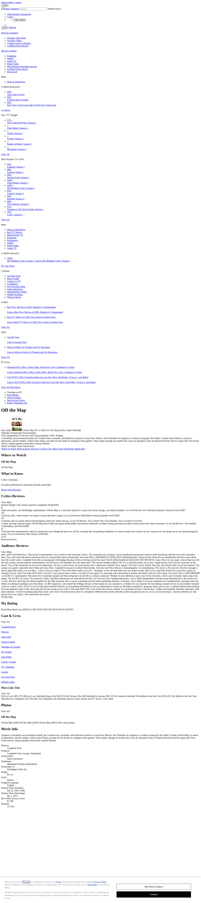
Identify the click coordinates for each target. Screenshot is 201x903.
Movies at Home (9, 51)
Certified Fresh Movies (17, 46)
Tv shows (5, 110)
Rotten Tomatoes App (17, 403)
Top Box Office (14, 40)
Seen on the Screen (16, 400)
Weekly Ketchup (15, 294)
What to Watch (16, 82)
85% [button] (32, 435)
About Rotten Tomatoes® (19, 14)
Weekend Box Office (17, 292)
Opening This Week (16, 38)
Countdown (12, 284)
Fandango (11, 56)
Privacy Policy (100, 882)
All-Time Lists (13, 276)
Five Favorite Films (16, 286)
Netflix (10, 58)
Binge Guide (13, 278)
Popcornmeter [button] (41, 435)
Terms (59, 882)
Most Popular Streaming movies (22, 66)
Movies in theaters (9, 33)
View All (5, 154)
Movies (12, 27)
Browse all (12, 72)
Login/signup (19, 20)
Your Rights (92, 885)
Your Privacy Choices (153, 887)
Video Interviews (15, 289)
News (12, 266)
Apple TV (12, 61)
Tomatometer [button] (12, 435)
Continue (154, 894)
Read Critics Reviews (11, 490)
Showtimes (15, 387)
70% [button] (3, 435)
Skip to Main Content (11, 2)
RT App (5, 266)
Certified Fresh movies (17, 69)
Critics (10, 17)
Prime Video (13, 64)
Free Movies (13, 395)
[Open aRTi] (5, 5)
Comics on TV (14, 281)
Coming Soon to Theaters (19, 43)
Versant (26, 882)
